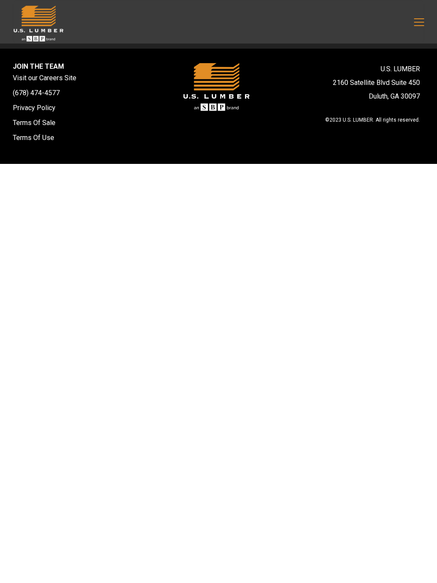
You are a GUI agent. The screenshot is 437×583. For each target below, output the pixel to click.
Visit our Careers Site (44, 78)
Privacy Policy (34, 108)
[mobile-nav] (419, 23)
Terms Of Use (33, 138)
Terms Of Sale (34, 123)
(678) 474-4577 (36, 93)
